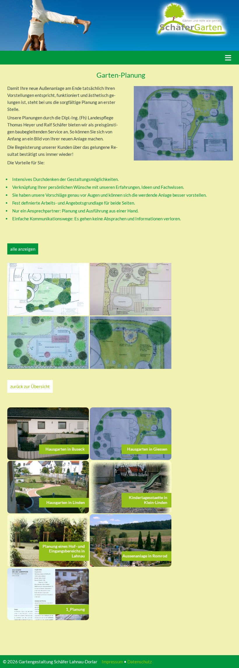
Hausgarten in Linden (65, 502)
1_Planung (75, 609)
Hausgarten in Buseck (65, 449)
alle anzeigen (22, 249)
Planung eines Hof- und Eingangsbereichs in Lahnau (64, 551)
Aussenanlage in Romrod (144, 555)
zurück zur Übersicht (30, 386)
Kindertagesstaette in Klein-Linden (148, 500)
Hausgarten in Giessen (147, 449)
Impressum (112, 661)
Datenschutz (139, 661)
